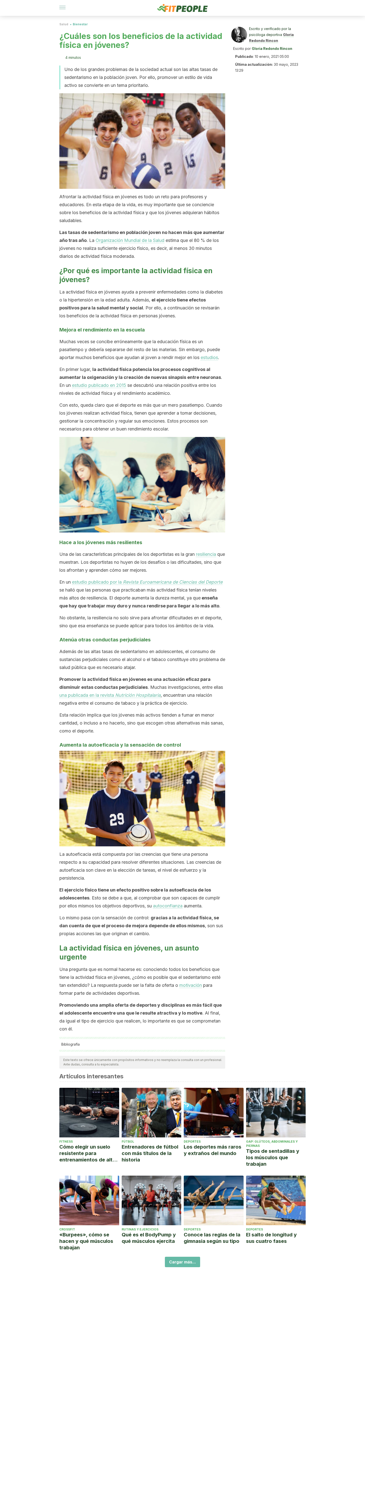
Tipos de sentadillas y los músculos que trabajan (272, 1157)
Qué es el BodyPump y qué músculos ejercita (149, 1238)
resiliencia (206, 554)
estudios (209, 357)
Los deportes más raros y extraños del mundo (212, 1150)
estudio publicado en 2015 (99, 385)
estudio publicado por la (147, 582)
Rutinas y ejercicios (140, 1229)
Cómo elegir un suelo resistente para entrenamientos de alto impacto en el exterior (87, 1153)
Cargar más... (182, 1261)
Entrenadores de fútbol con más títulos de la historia (150, 1153)
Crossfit (67, 1229)
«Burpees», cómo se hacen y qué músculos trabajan (86, 1241)
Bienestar (80, 24)
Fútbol (128, 1141)
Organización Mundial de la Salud (130, 240)
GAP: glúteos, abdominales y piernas (272, 1144)
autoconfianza (167, 905)
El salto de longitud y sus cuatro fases (271, 1238)
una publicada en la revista (110, 695)
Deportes (192, 1141)
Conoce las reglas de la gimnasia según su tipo (212, 1238)
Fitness (66, 1141)
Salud (63, 24)
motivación (190, 985)
